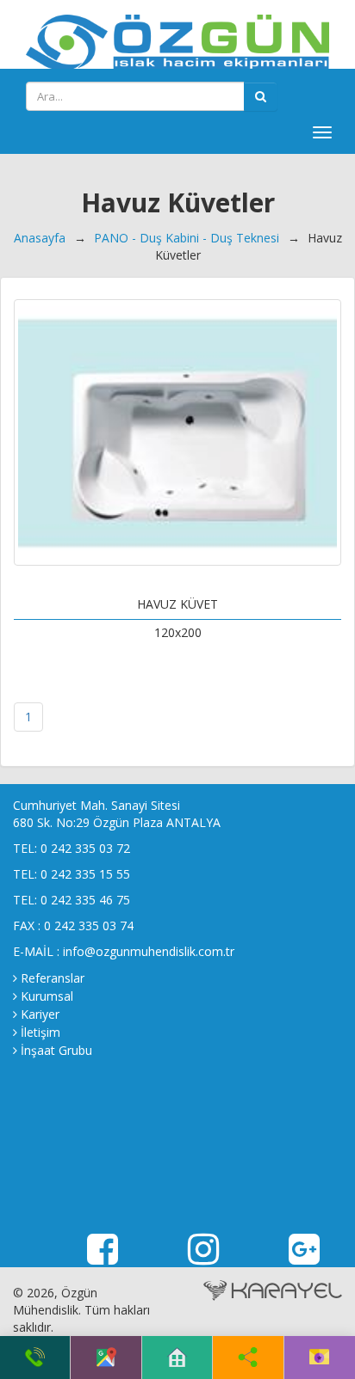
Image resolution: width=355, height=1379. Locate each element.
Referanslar (52, 978)
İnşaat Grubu (56, 1050)
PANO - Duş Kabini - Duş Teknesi (186, 238)
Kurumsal (47, 996)
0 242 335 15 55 (85, 874)
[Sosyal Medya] (248, 1357)
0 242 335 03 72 (85, 848)
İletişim (40, 1032)
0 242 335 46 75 (85, 900)
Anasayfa (39, 238)
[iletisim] (319, 1357)
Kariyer (40, 1014)
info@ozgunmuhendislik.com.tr (148, 951)
